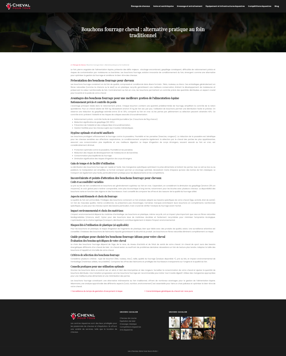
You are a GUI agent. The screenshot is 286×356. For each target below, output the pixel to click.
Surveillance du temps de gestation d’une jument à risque (97, 291)
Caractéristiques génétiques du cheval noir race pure (169, 291)
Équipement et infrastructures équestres (225, 6)
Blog (277, 6)
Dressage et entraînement (189, 6)
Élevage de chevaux (140, 6)
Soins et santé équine (163, 6)
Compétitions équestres (259, 6)
